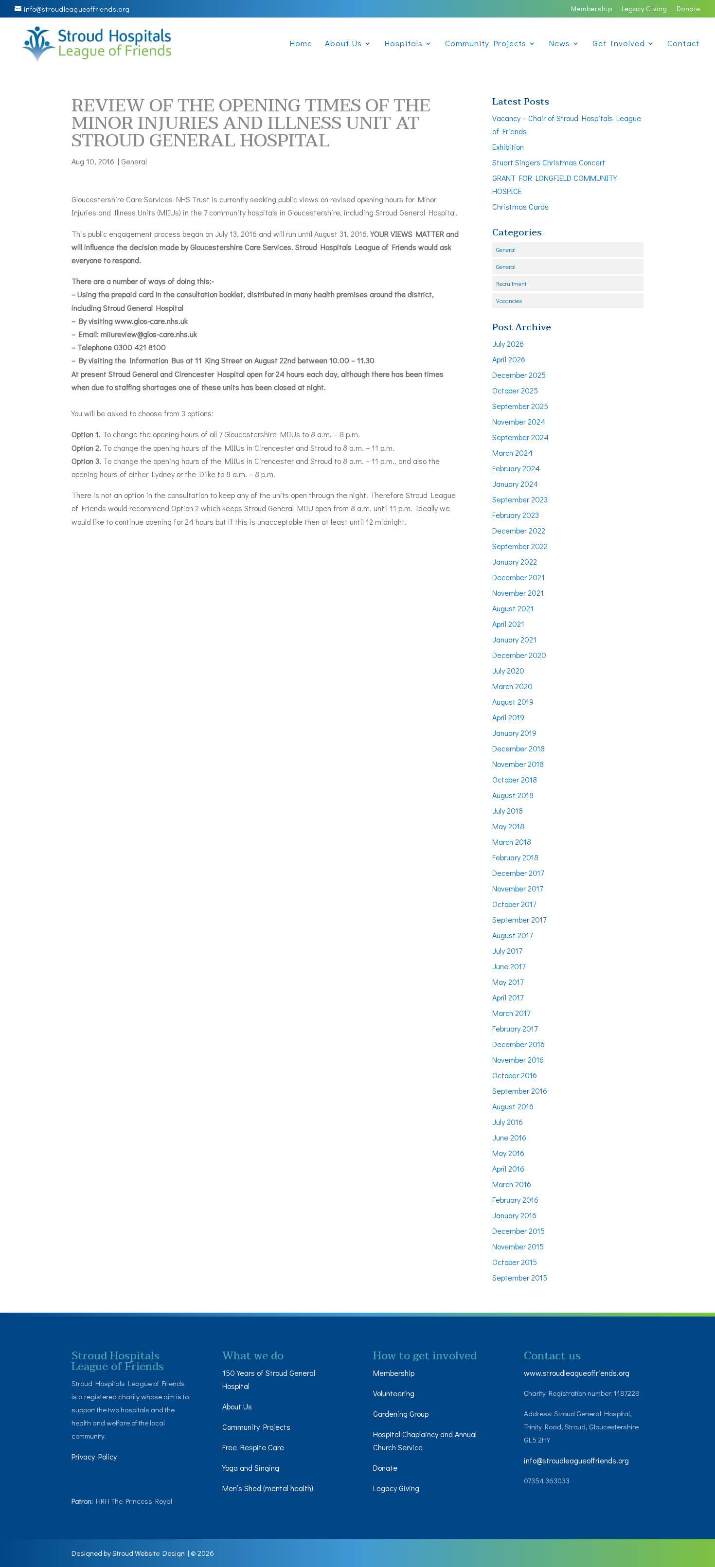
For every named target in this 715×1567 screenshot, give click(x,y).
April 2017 (507, 997)
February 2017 (514, 1028)
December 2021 (518, 577)
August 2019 (513, 701)
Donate (688, 9)
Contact (683, 44)
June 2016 (509, 1137)
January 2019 (514, 733)
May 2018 (508, 826)
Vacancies (509, 300)
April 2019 (508, 717)
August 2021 (513, 608)
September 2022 (520, 546)
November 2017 (517, 888)
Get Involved (618, 44)
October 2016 (514, 1075)
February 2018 (515, 857)
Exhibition (508, 147)
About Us (343, 44)
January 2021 (514, 639)
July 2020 (508, 670)
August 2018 (513, 795)
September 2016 (519, 1091)
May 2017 (507, 982)
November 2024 (518, 421)
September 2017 (519, 919)
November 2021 (518, 593)
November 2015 (518, 1246)
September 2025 (520, 406)
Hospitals (403, 44)
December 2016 (518, 1044)
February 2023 (515, 515)
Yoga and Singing (250, 1467)
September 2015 (519, 1277)
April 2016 (508, 1168)
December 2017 (518, 873)
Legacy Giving (644, 9)
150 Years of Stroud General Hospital (268, 1379)
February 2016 (515, 1199)
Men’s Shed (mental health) (268, 1488)
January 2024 (515, 484)
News (559, 44)
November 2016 (518, 1059)
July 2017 (507, 950)
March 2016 (511, 1184)
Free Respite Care (253, 1447)
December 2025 (519, 375)
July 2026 (508, 343)
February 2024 (516, 468)
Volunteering (393, 1393)
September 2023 (520, 499)
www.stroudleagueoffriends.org (576, 1373)
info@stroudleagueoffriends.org (576, 1460)
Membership (591, 9)
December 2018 (518, 748)
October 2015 (514, 1262)
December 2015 (518, 1231)
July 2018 (507, 810)
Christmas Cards (520, 206)
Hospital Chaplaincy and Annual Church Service (425, 1440)
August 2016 (513, 1106)
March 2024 (512, 452)
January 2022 (514, 561)
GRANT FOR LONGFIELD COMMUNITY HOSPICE (554, 184)
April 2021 (508, 624)
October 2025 (515, 390)
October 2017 (514, 904)
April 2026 (508, 359)
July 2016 (507, 1122)
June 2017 (508, 966)
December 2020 (519, 655)
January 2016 (514, 1215)
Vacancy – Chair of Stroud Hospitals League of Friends (566, 124)
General (134, 161)
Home (300, 44)
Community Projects (485, 44)
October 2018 (514, 779)
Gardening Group (401, 1413)
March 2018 (511, 842)
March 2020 (512, 686)
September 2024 (520, 437)
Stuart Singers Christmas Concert (548, 162)
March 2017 (511, 1013)
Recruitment (511, 283)
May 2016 (508, 1153)
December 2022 (518, 530)
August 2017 (512, 935)
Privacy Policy (94, 1456)
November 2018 (518, 764)
